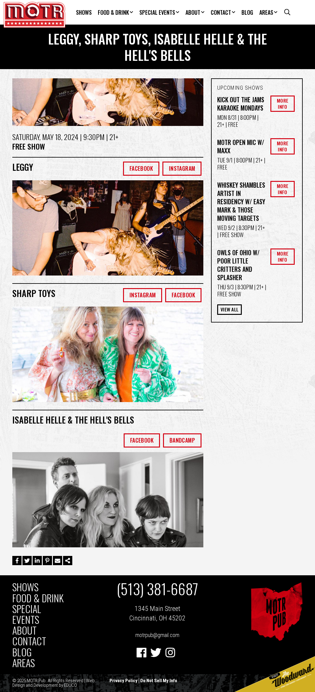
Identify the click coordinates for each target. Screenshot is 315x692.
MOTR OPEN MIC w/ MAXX (240, 146)
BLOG (247, 12)
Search (285, 12)
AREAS (266, 12)
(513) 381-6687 (157, 588)
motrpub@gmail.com (157, 635)
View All (230, 309)
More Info (282, 103)
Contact (221, 12)
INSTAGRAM (182, 168)
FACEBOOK (141, 168)
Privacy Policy (124, 680)
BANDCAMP (182, 440)
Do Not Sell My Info (158, 680)
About (192, 12)
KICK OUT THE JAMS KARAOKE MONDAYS (240, 103)
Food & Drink (113, 12)
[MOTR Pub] (276, 639)
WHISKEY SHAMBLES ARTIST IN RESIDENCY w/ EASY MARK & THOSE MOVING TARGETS (241, 201)
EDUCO (70, 685)
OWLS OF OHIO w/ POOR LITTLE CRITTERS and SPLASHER (238, 265)
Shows (84, 12)
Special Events (157, 12)
